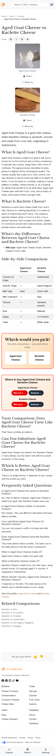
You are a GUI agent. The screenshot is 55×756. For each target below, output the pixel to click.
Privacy (30, 738)
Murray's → (20, 393)
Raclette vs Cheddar (11, 616)
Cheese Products (10, 691)
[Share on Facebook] (10, 39)
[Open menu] (51, 4)
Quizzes (33, 695)
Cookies (22, 738)
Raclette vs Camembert (13, 619)
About (32, 715)
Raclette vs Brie (9, 609)
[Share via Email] (27, 39)
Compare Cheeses (10, 699)
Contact (33, 719)
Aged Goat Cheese (27, 593)
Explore (33, 704)
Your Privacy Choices (14, 742)
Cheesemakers (9, 695)
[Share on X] (16, 39)
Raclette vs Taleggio (11, 626)
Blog (4, 715)
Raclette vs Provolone (12, 612)
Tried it (29, 76)
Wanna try (29, 82)
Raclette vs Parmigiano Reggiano (18, 622)
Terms (37, 738)
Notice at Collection (33, 742)
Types (11, 16)
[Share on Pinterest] (22, 39)
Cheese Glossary (10, 719)
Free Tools (34, 699)
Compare (20, 16)
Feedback (33, 723)
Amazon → (36, 393)
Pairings (33, 691)
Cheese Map (8, 704)
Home (4, 16)
